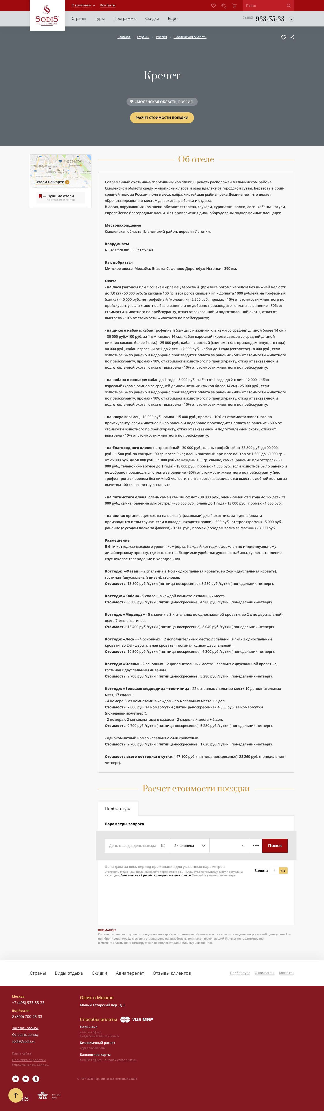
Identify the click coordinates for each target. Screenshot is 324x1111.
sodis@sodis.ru (23, 1041)
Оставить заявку (25, 1034)
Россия (161, 37)
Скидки (99, 973)
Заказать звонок (25, 1028)
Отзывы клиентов (172, 973)
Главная (123, 37)
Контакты (286, 973)
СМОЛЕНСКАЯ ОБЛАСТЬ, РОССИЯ (164, 101)
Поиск (275, 845)
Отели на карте (49, 181)
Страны (143, 37)
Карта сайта (21, 1053)
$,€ (283, 871)
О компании (81, 5)
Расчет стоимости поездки (162, 118)
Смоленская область (190, 37)
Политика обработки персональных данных (30, 1062)
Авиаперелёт (130, 973)
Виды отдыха (69, 973)
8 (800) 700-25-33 (27, 1016)
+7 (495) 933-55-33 (28, 1002)
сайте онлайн (126, 1060)
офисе (97, 1060)
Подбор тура (240, 973)
